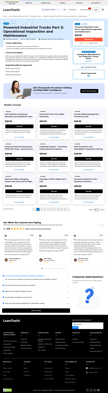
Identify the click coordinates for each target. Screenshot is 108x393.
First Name (54, 16)
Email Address (55, 23)
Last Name (70, 16)
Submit (66, 31)
